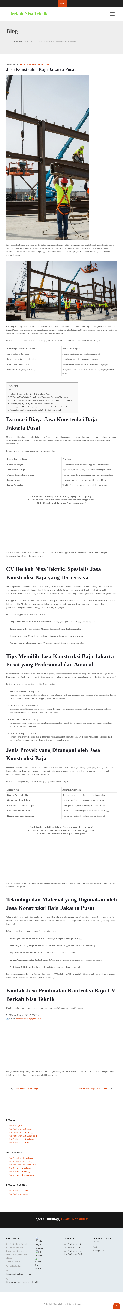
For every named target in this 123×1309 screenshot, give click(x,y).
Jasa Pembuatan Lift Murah (20, 1129)
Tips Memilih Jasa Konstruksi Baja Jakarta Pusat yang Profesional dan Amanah (42, 400)
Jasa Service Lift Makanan (20, 1168)
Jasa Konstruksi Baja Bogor (27, 1089)
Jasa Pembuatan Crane (18, 1190)
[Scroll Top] (116, 1306)
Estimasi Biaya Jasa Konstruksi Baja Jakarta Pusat (30, 394)
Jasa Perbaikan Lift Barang (20, 1161)
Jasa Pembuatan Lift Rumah (21, 1142)
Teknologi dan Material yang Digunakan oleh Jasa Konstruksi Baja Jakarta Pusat (42, 407)
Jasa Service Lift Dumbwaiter (21, 1175)
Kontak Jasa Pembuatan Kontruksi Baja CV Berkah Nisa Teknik (35, 410)
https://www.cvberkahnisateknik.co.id (22, 1282)
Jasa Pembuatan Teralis (18, 1194)
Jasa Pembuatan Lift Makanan (21, 1139)
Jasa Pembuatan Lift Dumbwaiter (23, 1136)
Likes (45, 64)
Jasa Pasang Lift (15, 1126)
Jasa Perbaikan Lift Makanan (21, 1158)
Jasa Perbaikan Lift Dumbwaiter (22, 1165)
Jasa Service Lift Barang (19, 1172)
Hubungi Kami (99, 1251)
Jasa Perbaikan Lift (72, 1247)
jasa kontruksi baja (29, 64)
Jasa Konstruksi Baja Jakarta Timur (92, 1089)
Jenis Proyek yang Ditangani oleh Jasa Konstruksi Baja (32, 404)
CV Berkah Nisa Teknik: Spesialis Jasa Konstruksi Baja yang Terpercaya (39, 397)
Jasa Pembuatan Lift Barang (21, 1132)
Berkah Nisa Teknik (28, 13)
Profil (95, 1247)
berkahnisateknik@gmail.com (18, 1274)
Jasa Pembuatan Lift (72, 1244)
